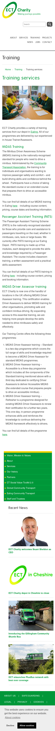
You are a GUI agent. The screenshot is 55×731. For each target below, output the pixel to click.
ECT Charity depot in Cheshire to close (29, 592)
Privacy (22, 701)
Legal (7, 701)
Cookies (39, 701)
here (15, 205)
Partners (11, 477)
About (10, 460)
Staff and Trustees (16, 498)
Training (18, 69)
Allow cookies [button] (27, 725)
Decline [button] (10, 725)
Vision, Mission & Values (19, 455)
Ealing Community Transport (21, 493)
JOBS (37, 42)
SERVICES (23, 38)
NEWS (30, 42)
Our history (12, 471)
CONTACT (47, 42)
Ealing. (34, 131)
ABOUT (13, 38)
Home (8, 69)
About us (10, 695)
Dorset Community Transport (21, 487)
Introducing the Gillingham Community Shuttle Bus (29, 635)
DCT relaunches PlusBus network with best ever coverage (29, 679)
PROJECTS (47, 38)
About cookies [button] (12, 717)
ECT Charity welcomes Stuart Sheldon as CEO (30, 551)
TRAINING (35, 38)
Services (11, 466)
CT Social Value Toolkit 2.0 (20, 482)
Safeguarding (31, 695)
